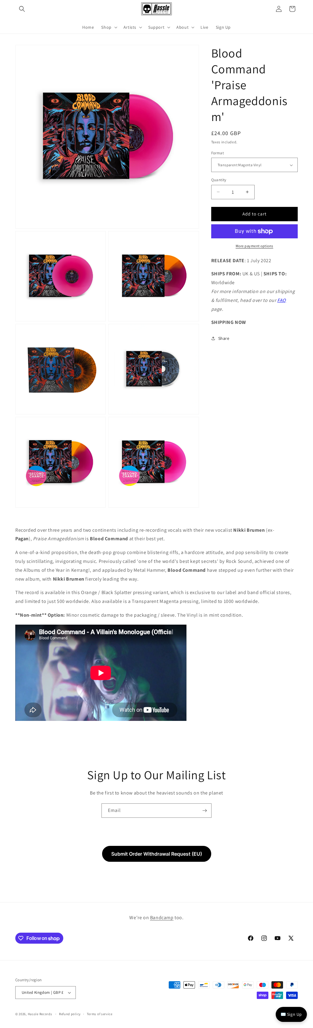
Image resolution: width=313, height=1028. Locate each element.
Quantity (218, 179)
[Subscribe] (204, 810)
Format (217, 153)
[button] (22, 9)
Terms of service (99, 1014)
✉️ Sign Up (291, 1014)
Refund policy (70, 1014)
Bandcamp (162, 917)
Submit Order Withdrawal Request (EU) (156, 854)
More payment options (254, 246)
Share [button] (224, 338)
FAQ (281, 300)
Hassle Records (40, 1014)
